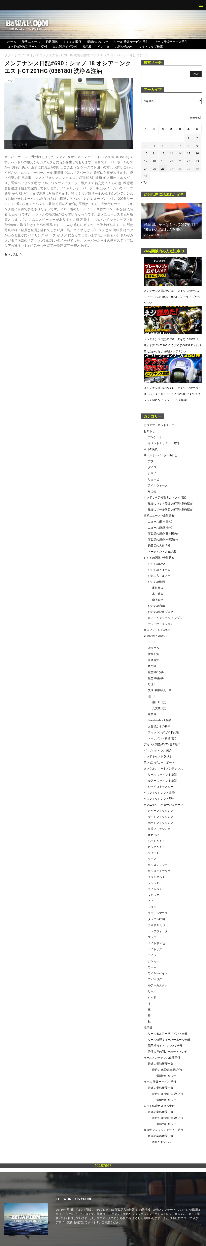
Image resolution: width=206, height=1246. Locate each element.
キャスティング (158, 865)
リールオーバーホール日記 (160, 455)
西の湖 (152, 666)
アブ (150, 461)
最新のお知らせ (97, 42)
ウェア (152, 859)
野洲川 (152, 684)
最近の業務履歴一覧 (160, 1063)
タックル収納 (156, 919)
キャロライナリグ (159, 871)
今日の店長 (151, 449)
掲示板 (87, 46)
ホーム (11, 42)
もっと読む (11, 254)
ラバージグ (155, 979)
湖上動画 (157, 600)
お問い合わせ (124, 46)
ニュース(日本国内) (160, 521)
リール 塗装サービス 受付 (131, 42)
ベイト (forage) (157, 943)
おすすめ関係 (72, 42)
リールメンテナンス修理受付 (162, 1057)
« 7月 (144, 182)
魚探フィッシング (159, 829)
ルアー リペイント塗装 (162, 780)
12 (162, 153)
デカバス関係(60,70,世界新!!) (162, 744)
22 (188, 161)
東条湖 (152, 714)
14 (180, 153)
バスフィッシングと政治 (159, 792)
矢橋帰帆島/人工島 (159, 690)
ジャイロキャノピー (160, 786)
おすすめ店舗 (156, 606)
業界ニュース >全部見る (159, 515)
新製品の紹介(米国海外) (163, 539)
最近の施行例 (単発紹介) (167, 1094)
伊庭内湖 (153, 660)
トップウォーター (159, 931)
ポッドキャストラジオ (158, 756)
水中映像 (157, 594)
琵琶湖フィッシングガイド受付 (163, 1130)
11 (154, 153)
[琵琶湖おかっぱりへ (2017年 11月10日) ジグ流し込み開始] (171, 221)
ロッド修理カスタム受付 (159, 1106)
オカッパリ (155, 835)
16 (197, 153)
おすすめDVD (156, 563)
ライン (152, 955)
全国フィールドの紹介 (158, 630)
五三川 (152, 642)
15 (188, 153)
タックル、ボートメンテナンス (163, 768)
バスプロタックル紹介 (158, 750)
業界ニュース (31, 42)
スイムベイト (156, 889)
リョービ (153, 479)
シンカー (153, 961)
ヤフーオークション (160, 624)
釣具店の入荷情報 (159, 545)
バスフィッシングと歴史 (159, 798)
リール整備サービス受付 (170, 42)
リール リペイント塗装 (162, 774)
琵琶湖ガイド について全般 (165, 1045)
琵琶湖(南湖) (156, 678)
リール (152, 991)
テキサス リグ (157, 925)
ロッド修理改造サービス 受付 (27, 46)
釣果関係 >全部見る (156, 636)
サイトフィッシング (160, 816)
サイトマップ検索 (151, 46)
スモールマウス (158, 913)
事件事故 (157, 588)
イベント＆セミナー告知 (163, 443)
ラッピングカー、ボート (159, 762)
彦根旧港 (153, 654)
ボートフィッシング (160, 823)
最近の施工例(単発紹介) (167, 1069)
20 (171, 161)
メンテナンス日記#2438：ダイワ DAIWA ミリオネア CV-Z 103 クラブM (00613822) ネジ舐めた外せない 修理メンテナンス (172, 345)
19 (162, 161)
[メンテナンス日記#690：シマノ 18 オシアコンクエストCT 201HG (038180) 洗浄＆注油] (68, 113)
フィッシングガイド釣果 (163, 732)
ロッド (152, 997)
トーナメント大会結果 (162, 551)
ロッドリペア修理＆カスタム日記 (165, 497)
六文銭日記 (159, 708)
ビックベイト (156, 847)
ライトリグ (155, 949)
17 (145, 161)
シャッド (153, 883)
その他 (152, 491)
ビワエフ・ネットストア (159, 425)
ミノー (152, 901)
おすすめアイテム (159, 569)
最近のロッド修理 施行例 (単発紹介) (170, 503)
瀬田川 (152, 696)
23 (197, 161)
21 (180, 161)
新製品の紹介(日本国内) (163, 533)
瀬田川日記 (159, 702)
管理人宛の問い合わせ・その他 (167, 1051)
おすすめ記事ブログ (160, 612)
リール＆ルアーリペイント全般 (167, 1033)
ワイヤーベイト (158, 973)
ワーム (152, 967)
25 (154, 168)
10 (145, 153)
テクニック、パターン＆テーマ (163, 804)
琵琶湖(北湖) (156, 672)
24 (145, 168)
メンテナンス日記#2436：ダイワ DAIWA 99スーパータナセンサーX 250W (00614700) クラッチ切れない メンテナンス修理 (172, 394)
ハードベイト (156, 841)
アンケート (155, 437)
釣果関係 (52, 42)
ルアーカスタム (158, 985)
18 (154, 161)
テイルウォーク (158, 485)
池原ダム (153, 648)
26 (162, 168)
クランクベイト (158, 877)
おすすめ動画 (156, 582)
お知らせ (149, 431)
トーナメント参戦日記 (162, 738)
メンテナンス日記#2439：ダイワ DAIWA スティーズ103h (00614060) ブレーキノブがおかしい (172, 297)
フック (152, 937)
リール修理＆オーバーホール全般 (169, 1039)
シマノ (9, 80)
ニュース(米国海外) (160, 527)
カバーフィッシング (160, 810)
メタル (152, 907)
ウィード (153, 853)
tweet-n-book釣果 (159, 720)
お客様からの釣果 (159, 726)
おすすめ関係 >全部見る (159, 557)
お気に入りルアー (159, 576)
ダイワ (152, 467)
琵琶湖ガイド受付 (65, 46)
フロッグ (153, 895)
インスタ (103, 46)
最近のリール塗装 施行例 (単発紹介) (170, 509)
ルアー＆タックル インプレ (165, 618)
